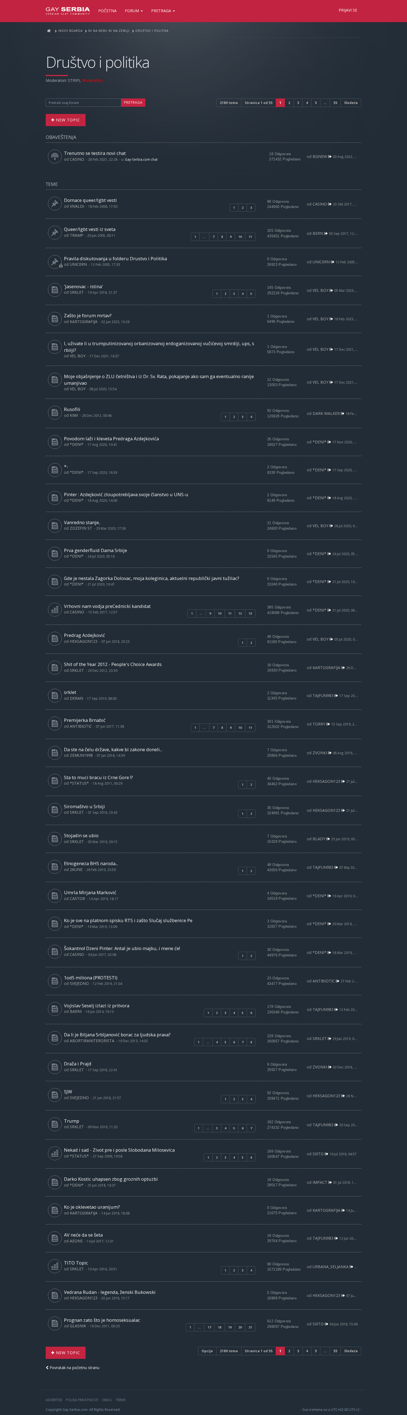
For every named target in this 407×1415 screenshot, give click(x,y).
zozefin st (81, 528)
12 (240, 613)
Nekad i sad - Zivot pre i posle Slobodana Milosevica (119, 1150)
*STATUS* (79, 783)
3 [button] (298, 102)
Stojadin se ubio (81, 835)
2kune (76, 869)
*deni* (77, 444)
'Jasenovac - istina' (83, 286)
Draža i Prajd (77, 1063)
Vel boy (320, 290)
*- (66, 466)
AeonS (76, 1241)
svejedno (79, 983)
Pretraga (161, 10)
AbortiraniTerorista (92, 1040)
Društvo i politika (98, 61)
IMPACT (320, 1182)
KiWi (74, 415)
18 (219, 1327)
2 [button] (289, 102)
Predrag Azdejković (84, 635)
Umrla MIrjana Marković (90, 892)
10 (240, 237)
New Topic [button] (67, 120)
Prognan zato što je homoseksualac (102, 1320)
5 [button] (316, 102)
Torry (319, 724)
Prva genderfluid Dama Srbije (95, 550)
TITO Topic (76, 1263)
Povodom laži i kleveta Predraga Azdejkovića (111, 438)
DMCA (107, 1400)
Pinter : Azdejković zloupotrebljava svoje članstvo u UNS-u (126, 494)
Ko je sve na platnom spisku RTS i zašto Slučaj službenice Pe (128, 920)
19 (229, 1327)
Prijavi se (348, 10)
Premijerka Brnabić (84, 720)
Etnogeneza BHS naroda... (91, 863)
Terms (121, 1400)
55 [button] (335, 102)
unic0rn (78, 264)
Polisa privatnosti (82, 1400)
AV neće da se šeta (83, 1235)
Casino (77, 159)
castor (77, 898)
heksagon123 (83, 641)
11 (250, 237)
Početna (107, 10)
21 (250, 1327)
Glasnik (78, 1325)
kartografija (83, 321)
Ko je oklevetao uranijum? (92, 1207)
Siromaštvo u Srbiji (84, 806)
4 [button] (307, 102)
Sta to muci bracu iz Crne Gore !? (98, 777)
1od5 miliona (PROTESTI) (90, 977)
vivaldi (77, 206)
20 (240, 1327)
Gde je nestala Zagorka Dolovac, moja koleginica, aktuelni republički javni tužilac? (151, 578)
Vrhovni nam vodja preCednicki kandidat (107, 606)
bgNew (320, 156)
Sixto (318, 1153)
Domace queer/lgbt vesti (90, 200)
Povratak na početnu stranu (73, 1367)
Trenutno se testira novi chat (95, 153)
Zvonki (320, 752)
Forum (132, 10)
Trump (71, 1121)
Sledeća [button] (351, 102)
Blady (319, 838)
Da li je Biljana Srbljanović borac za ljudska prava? (117, 1034)
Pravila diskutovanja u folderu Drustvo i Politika (115, 258)
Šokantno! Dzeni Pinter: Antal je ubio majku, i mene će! (122, 948)
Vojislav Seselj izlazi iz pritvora (96, 1005)
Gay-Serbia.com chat (141, 159)
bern (318, 233)
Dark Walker (326, 413)
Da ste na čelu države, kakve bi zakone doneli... (113, 749)
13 (250, 613)
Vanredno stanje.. (82, 522)
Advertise (54, 1400)
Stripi (74, 80)
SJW (68, 1091)
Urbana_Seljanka (331, 1266)
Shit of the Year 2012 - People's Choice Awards (113, 664)
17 (209, 1327)
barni (76, 1011)
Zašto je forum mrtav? (88, 315)
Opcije (207, 1351)
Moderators (92, 80)
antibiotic (81, 726)
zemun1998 (81, 755)
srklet (70, 692)
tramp (76, 235)
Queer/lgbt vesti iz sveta (89, 229)
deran (76, 698)
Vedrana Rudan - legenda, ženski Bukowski (110, 1292)
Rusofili (72, 409)
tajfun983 (323, 695)
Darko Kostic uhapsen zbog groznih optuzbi (111, 1179)
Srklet (77, 292)
